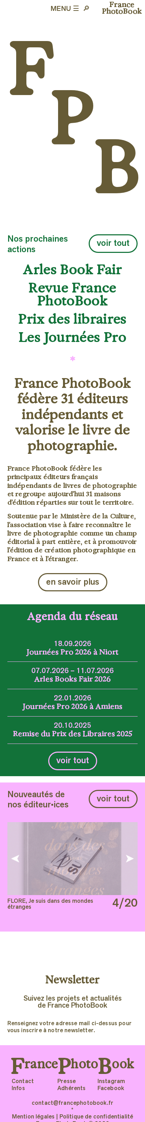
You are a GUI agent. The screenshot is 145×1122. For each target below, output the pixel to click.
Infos (18, 1088)
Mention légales (33, 1117)
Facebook (110, 1088)
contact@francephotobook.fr (72, 1103)
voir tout (113, 243)
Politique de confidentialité (96, 1117)
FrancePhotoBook (122, 7)
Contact (23, 1081)
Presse (66, 1081)
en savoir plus (72, 582)
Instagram (111, 1081)
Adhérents (71, 1088)
